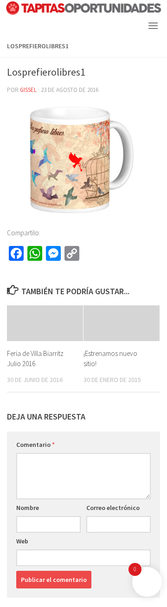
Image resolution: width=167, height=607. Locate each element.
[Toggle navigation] (153, 25)
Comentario (35, 444)
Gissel (28, 90)
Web (22, 541)
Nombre (27, 508)
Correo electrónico (113, 508)
